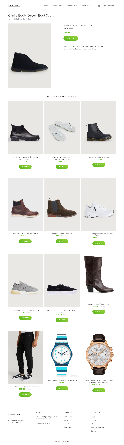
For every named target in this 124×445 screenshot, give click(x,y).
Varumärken (109, 6)
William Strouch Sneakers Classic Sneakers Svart (62, 311)
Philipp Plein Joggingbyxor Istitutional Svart (25, 387)
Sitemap (94, 431)
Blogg (97, 6)
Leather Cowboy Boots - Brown (99, 304)
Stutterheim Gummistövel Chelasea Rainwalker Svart (25, 158)
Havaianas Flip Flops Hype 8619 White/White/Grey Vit (62, 158)
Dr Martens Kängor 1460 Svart (98, 157)
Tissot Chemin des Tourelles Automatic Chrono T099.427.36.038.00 (99, 382)
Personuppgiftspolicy (98, 427)
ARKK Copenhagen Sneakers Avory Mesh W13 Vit (98, 235)
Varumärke (80, 25)
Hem (9, 19)
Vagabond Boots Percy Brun (62, 234)
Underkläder (86, 6)
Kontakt (93, 420)
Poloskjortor (58, 6)
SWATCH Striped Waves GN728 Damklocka (62, 381)
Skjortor (46, 6)
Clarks (92, 25)
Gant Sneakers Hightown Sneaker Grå (25, 310)
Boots (97, 25)
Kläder (65, 420)
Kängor (86, 25)
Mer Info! (70, 38)
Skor (73, 25)
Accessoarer (72, 6)
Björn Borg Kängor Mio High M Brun (25, 234)
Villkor (93, 424)
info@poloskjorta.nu (43, 423)
